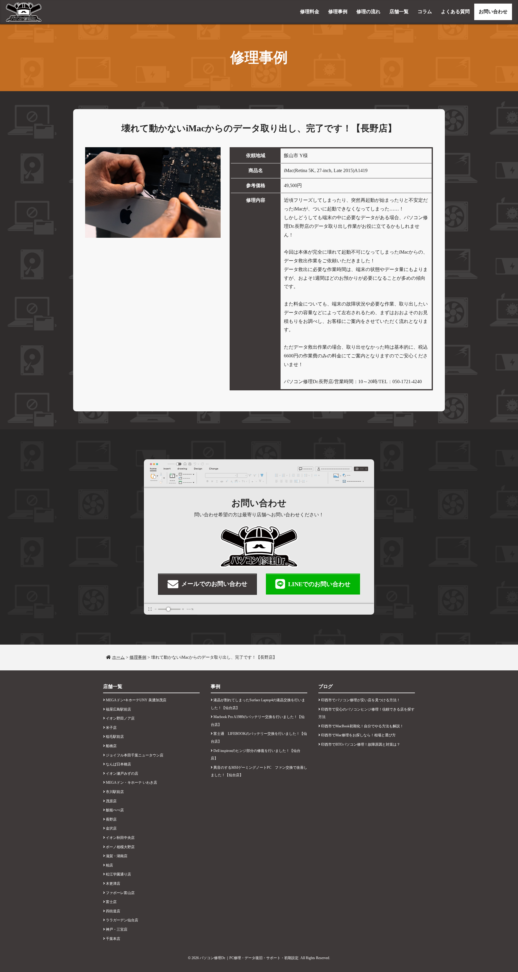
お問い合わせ (493, 11)
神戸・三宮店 (116, 929)
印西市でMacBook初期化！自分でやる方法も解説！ (362, 726)
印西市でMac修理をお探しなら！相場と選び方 (358, 735)
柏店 (109, 865)
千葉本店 (113, 939)
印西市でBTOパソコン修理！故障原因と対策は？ (360, 744)
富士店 (111, 902)
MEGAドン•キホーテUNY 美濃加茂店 (136, 700)
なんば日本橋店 (118, 764)
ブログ (325, 686)
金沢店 (111, 828)
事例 (215, 686)
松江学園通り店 (118, 874)
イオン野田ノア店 (120, 718)
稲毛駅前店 (115, 737)
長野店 (111, 819)
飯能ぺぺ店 (115, 810)
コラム (425, 11)
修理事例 (337, 11)
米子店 (111, 728)
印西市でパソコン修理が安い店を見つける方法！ (360, 700)
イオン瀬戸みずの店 (122, 773)
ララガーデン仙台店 (122, 920)
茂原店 (111, 801)
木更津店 (113, 883)
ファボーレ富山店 (120, 893)
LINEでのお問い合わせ (319, 584)
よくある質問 (455, 11)
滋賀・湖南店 (116, 856)
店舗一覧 (399, 11)
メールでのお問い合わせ (214, 583)
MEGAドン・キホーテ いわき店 (131, 782)
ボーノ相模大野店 (120, 847)
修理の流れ (368, 11)
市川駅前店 (115, 792)
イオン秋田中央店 (120, 838)
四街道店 (113, 911)
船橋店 (111, 746)
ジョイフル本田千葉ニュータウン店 (134, 755)
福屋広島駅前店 (118, 709)
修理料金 (309, 11)
